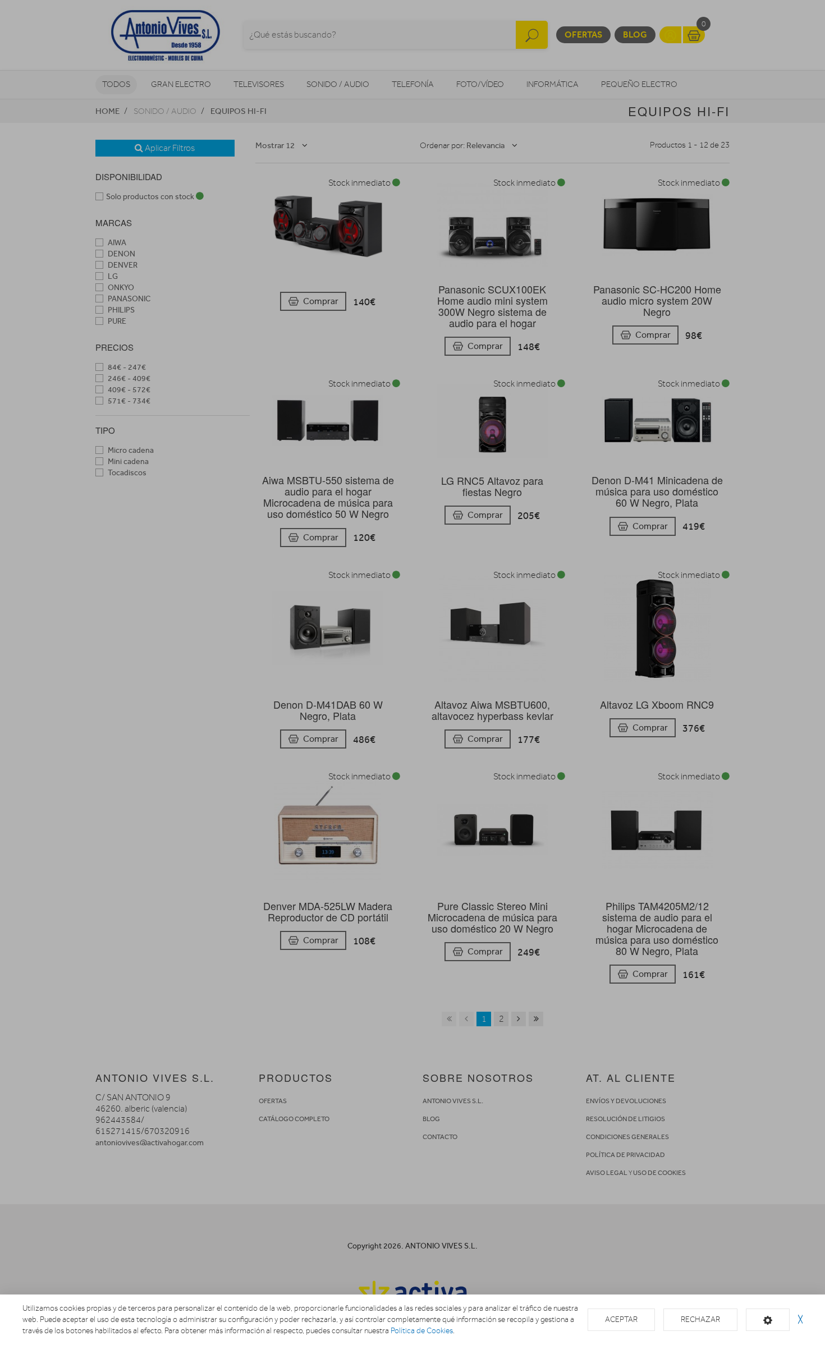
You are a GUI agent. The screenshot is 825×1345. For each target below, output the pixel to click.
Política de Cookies (422, 1330)
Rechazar (700, 1319)
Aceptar (621, 1319)
